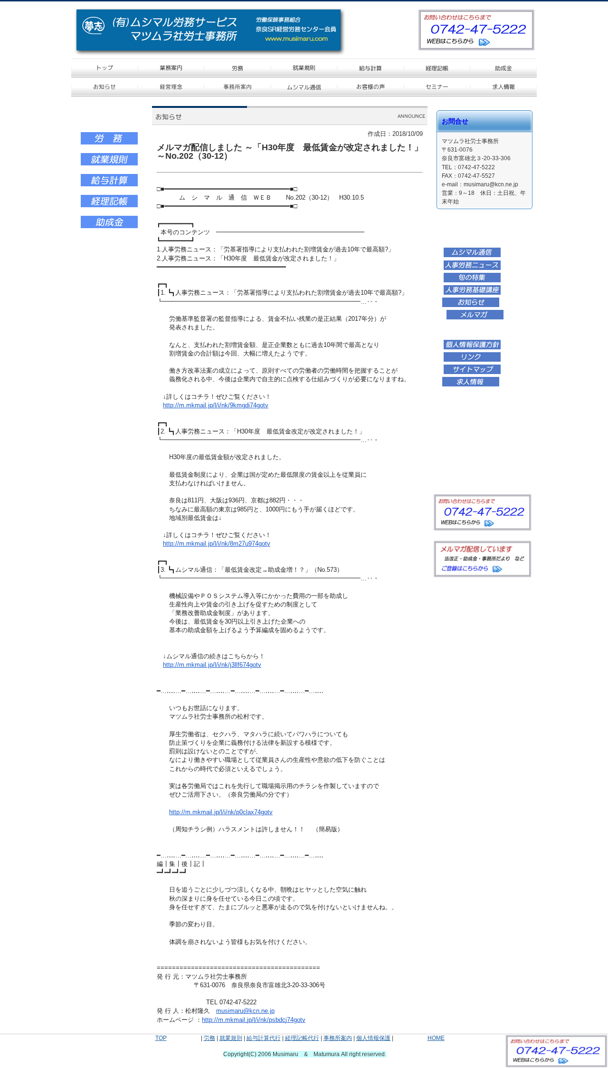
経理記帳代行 (302, 1038)
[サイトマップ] (472, 372)
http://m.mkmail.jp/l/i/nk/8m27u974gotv (216, 543)
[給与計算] (109, 185)
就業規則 (230, 1038)
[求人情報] (470, 385)
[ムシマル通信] (472, 255)
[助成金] (109, 226)
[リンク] (472, 360)
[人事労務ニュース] (472, 268)
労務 (209, 1038)
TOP (161, 1038)
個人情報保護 (373, 1038)
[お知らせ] (470, 305)
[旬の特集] (472, 281)
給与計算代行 (264, 1038)
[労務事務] (109, 143)
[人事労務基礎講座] (472, 293)
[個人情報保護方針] (472, 348)
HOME (436, 1038)
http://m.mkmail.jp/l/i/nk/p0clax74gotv (221, 812)
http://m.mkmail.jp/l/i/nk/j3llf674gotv (212, 664)
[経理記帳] (109, 205)
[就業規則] (109, 164)
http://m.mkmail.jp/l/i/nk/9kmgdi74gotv (215, 405)
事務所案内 (337, 1038)
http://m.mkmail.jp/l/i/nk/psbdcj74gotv (253, 1019)
